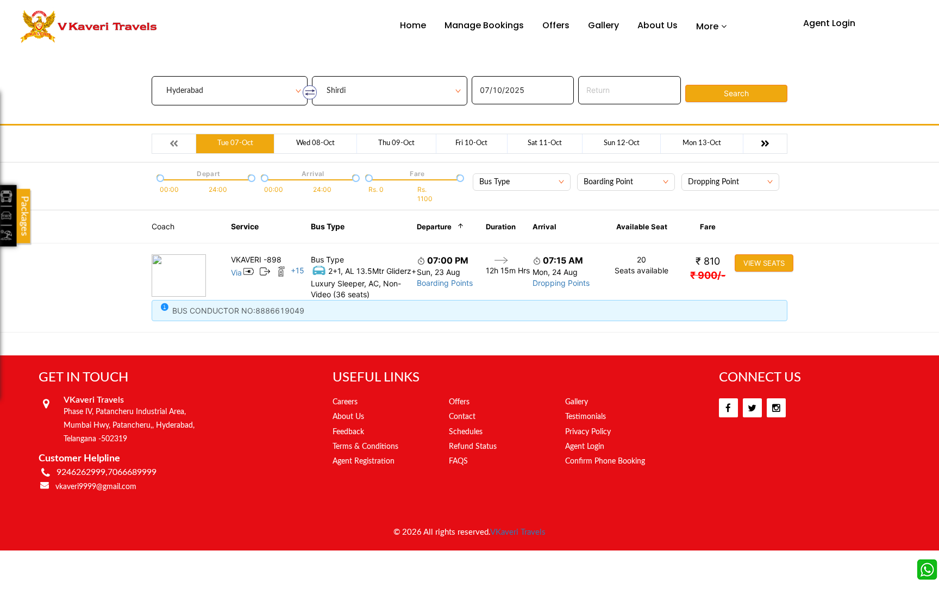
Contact (462, 417)
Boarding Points (445, 282)
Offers (555, 25)
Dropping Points (561, 282)
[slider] (159, 177)
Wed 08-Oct (315, 143)
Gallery (603, 25)
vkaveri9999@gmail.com (95, 487)
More (707, 26)
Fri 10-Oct (471, 143)
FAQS (458, 461)
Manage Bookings (484, 25)
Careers (345, 402)
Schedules (466, 432)
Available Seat (641, 226)
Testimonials (585, 417)
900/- (707, 275)
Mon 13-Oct (702, 143)
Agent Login (829, 23)
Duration (501, 226)
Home (413, 25)
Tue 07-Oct (235, 143)
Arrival (544, 226)
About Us (657, 25)
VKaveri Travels (518, 532)
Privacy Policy (588, 432)
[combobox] (521, 182)
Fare (708, 226)
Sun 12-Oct (622, 143)
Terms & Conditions (365, 446)
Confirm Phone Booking (605, 461)
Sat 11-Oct (545, 143)
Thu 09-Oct (396, 143)
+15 (297, 270)
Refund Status (473, 446)
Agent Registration (364, 461)
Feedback (348, 432)
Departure (434, 226)
